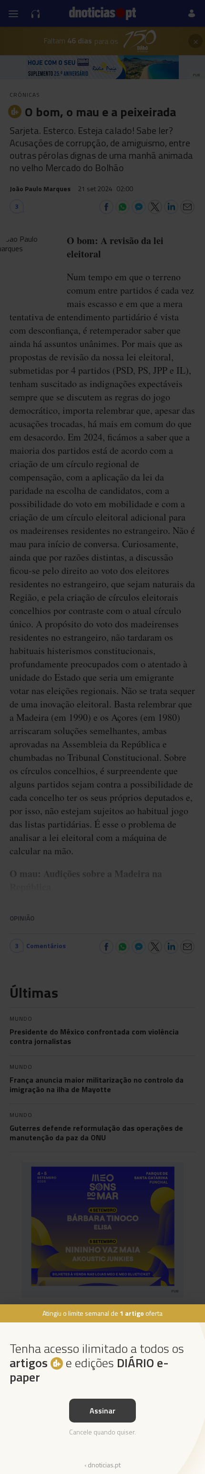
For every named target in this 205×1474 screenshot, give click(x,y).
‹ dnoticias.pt (102, 1465)
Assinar (102, 1410)
